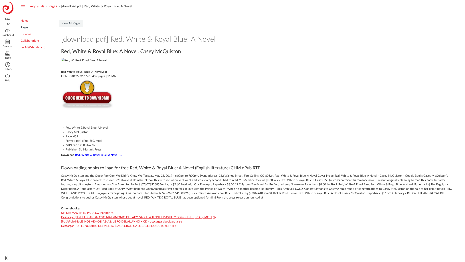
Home (24, 20)
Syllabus (26, 34)
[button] (7, 66)
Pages (24, 27)
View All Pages (71, 23)
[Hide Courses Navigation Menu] (23, 6)
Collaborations (30, 40)
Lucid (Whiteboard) (33, 47)
